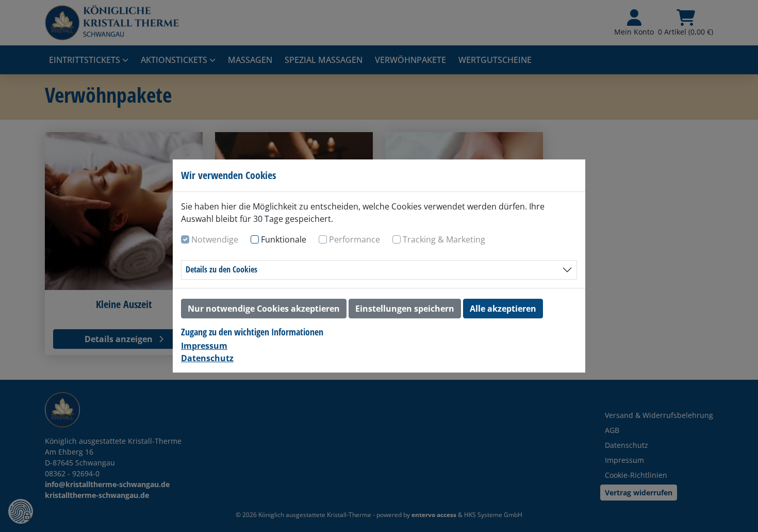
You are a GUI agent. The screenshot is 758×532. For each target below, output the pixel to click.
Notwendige (214, 239)
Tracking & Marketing (444, 239)
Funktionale (283, 239)
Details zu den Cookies (221, 269)
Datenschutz (207, 358)
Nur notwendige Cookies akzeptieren (264, 308)
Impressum (204, 345)
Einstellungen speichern (404, 308)
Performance (354, 239)
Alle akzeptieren (503, 308)
